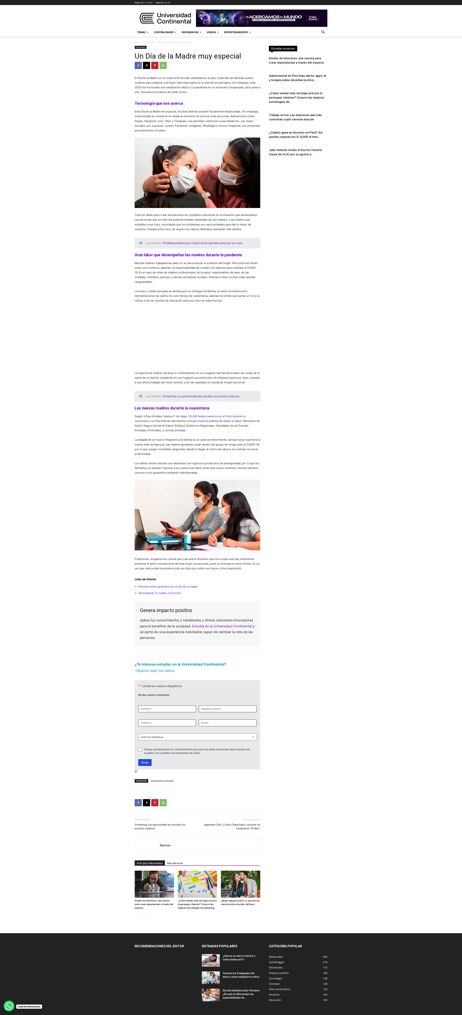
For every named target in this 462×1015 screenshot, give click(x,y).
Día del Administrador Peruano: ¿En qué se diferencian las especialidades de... (241, 994)
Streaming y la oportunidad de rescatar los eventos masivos (160, 826)
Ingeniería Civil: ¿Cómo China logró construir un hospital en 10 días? (232, 826)
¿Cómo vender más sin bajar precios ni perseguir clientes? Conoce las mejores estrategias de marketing (197, 904)
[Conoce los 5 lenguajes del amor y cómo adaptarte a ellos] (211, 977)
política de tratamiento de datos (181, 752)
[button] (323, 32)
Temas (141, 32)
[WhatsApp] (163, 65)
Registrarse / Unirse (143, 2)
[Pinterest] (154, 65)
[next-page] (142, 915)
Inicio (137, 42)
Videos (211, 32)
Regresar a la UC (162, 2)
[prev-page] (137, 915)
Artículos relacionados (150, 863)
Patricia (165, 845)
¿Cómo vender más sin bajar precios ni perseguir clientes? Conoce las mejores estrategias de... (296, 97)
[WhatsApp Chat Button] (9, 1006)
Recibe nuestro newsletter (153, 694)
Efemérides (149, 42)
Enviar (145, 762)
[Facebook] (138, 65)
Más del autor (175, 863)
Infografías (190, 32)
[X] (146, 65)
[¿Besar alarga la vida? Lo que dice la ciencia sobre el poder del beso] (240, 884)
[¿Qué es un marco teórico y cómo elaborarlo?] (211, 960)
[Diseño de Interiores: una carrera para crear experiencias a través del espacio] (154, 884)
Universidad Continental (162, 780)
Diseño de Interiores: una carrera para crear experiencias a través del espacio (154, 904)
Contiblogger (163, 32)
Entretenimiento (236, 32)
